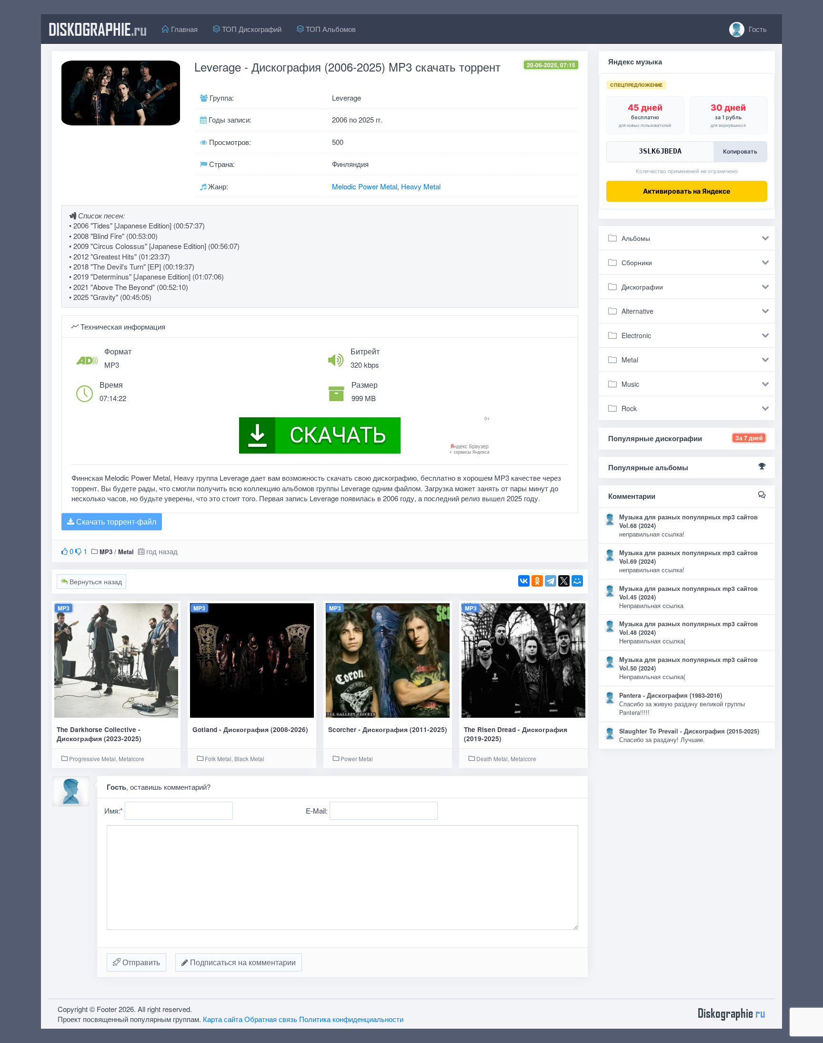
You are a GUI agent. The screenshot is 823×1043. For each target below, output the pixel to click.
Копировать (740, 151)
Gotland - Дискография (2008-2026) (250, 729)
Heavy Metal (421, 186)
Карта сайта (222, 1019)
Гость (757, 29)
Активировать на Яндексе (686, 191)
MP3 (106, 551)
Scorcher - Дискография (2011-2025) (387, 729)
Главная (183, 29)
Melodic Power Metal (364, 186)
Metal (126, 551)
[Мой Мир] (577, 581)
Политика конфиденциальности (351, 1019)
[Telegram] (550, 581)
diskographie (98, 29)
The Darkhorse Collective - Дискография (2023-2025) (99, 734)
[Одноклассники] (537, 581)
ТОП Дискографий (250, 29)
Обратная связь (270, 1019)
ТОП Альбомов (330, 29)
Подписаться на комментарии (242, 962)
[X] (564, 581)
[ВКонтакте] (524, 581)
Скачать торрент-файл (115, 521)
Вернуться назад (95, 581)
